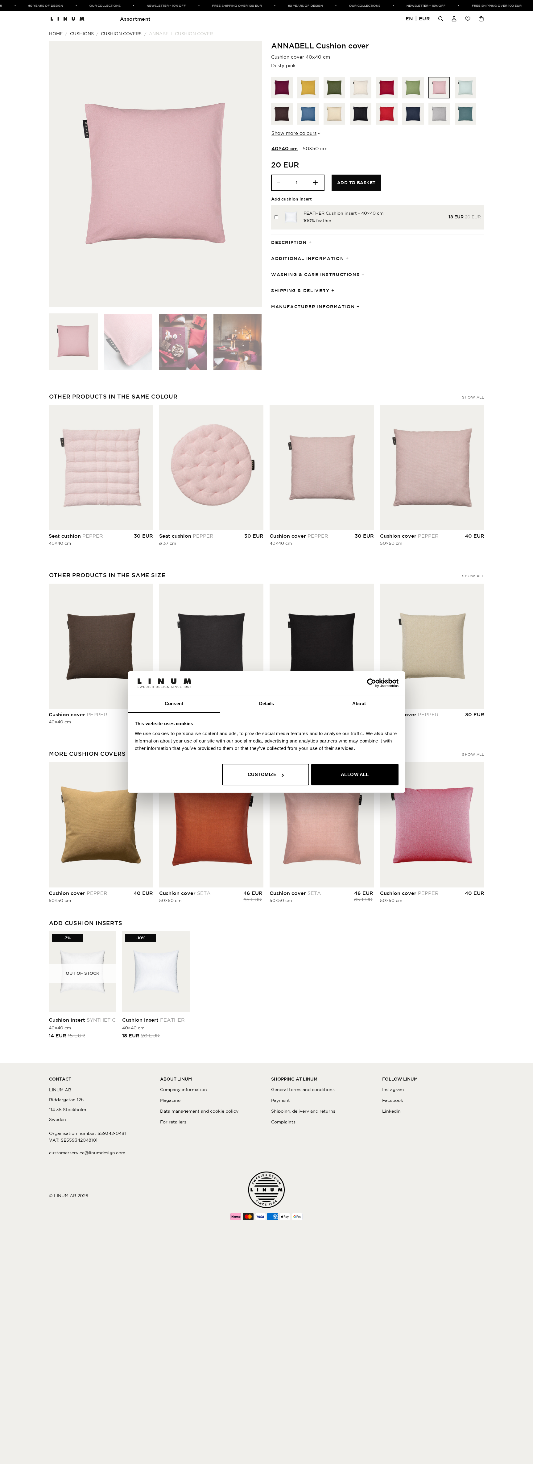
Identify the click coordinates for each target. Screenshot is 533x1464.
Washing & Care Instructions (315, 274)
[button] (418, 19)
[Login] (454, 19)
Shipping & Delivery (300, 290)
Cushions (82, 33)
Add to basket (356, 182)
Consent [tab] (174, 703)
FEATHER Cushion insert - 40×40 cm (343, 213)
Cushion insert (82, 1020)
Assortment (135, 19)
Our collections (89, 5)
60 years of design (30, 5)
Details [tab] (266, 703)
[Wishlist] (467, 19)
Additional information (307, 258)
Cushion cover (299, 535)
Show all (473, 397)
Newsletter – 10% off (151, 5)
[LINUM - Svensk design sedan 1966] (67, 19)
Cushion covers (121, 33)
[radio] (282, 87)
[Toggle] (312, 242)
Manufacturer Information (313, 306)
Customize (262, 774)
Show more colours (293, 133)
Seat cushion (76, 535)
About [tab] (359, 703)
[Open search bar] (440, 19)
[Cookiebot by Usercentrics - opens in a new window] (372, 683)
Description (289, 242)
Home (56, 33)
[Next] (249, 174)
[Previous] (61, 174)
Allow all (355, 774)
